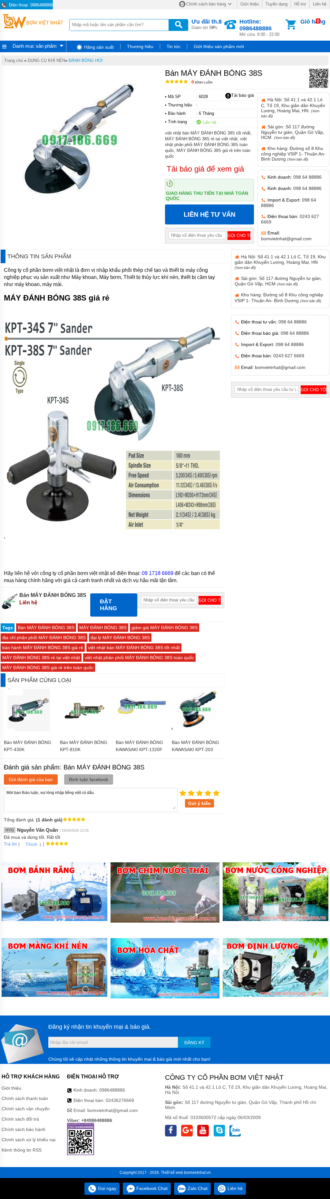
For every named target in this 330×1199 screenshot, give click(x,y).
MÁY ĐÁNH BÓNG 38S (103, 627)
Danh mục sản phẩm (35, 46)
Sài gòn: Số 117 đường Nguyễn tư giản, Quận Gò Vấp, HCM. (292, 132)
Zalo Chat (197, 1188)
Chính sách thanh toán (25, 1098)
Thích (31, 844)
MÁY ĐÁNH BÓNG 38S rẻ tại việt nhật (41, 657)
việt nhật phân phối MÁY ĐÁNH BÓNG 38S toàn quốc (139, 657)
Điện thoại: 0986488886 (30, 5)
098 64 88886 (307, 177)
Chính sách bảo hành (23, 1129)
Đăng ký (194, 1042)
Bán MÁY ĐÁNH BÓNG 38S (46, 627)
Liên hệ (319, 4)
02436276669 (120, 1100)
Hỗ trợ (300, 4)
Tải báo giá (242, 95)
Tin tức (173, 46)
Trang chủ (13, 60)
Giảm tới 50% (206, 24)
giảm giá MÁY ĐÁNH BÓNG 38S (164, 627)
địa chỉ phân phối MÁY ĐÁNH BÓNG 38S (44, 637)
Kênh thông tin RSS (22, 1150)
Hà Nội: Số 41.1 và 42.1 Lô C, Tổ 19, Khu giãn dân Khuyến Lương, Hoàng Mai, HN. (293, 107)
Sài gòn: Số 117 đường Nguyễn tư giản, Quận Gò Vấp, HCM (278, 281)
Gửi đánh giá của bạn (31, 779)
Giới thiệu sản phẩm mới (219, 46)
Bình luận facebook (88, 779)
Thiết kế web (172, 1172)
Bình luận (201, 82)
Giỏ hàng (312, 21)
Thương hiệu (140, 46)
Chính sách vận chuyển (26, 1108)
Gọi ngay (106, 1188)
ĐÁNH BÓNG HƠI (86, 60)
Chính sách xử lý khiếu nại (28, 1139)
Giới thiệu (249, 4)
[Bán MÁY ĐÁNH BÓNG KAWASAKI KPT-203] (196, 728)
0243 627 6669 (288, 355)
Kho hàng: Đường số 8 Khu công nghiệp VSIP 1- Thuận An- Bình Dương (293, 154)
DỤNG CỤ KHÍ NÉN (46, 60)
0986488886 (112, 1090)
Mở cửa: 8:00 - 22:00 (259, 27)
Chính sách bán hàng (206, 4)
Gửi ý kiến (199, 803)
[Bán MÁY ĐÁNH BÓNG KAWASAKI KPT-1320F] (140, 722)
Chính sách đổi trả (20, 1119)
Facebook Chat (151, 1188)
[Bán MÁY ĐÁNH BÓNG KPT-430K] (29, 733)
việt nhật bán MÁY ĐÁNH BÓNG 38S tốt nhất (134, 647)
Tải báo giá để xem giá (205, 168)
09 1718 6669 (157, 573)
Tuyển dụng (276, 4)
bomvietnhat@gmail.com (286, 238)
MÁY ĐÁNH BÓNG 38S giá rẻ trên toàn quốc (47, 667)
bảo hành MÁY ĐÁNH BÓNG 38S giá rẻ (42, 647)
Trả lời (10, 844)
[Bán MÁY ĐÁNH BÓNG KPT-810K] (85, 733)
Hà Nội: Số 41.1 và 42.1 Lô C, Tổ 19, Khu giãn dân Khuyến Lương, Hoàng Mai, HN (280, 262)
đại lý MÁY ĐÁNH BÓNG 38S (120, 637)
